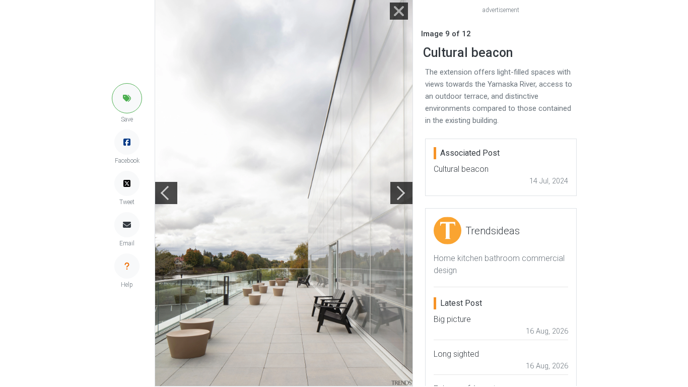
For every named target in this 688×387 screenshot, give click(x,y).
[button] (127, 98)
